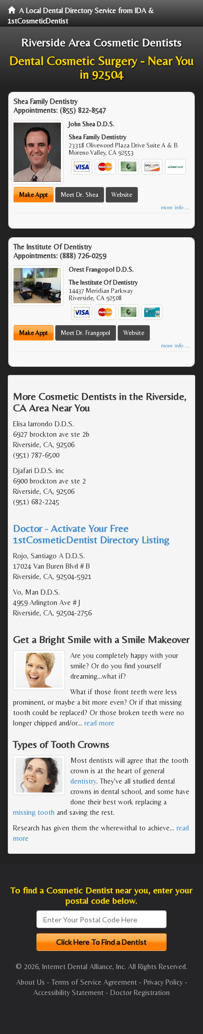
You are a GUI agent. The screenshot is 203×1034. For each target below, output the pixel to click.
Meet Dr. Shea (79, 194)
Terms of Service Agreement (94, 982)
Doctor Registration (140, 992)
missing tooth (34, 812)
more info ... (175, 207)
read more (99, 723)
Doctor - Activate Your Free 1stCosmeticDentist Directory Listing (91, 533)
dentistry (83, 781)
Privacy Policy (163, 982)
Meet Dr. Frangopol (85, 333)
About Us (30, 982)
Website (121, 194)
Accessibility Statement (68, 992)
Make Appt (33, 194)
